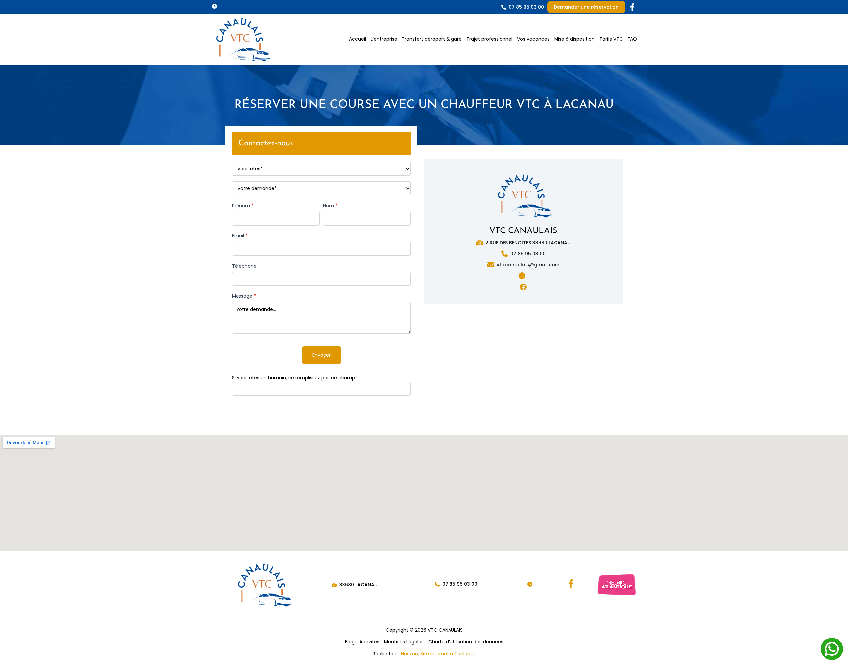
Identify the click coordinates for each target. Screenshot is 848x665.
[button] (216, 6)
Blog (350, 642)
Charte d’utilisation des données (465, 642)
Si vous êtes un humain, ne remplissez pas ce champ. (294, 377)
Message (244, 296)
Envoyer (321, 355)
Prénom (243, 205)
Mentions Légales (404, 642)
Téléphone (244, 266)
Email (240, 235)
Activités (369, 642)
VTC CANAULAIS (523, 231)
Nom (330, 205)
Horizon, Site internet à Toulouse (438, 653)
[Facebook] (571, 583)
